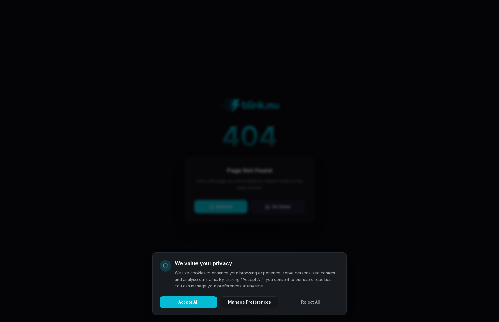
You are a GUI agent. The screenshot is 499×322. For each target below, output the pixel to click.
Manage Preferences (249, 302)
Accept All (188, 302)
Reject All (310, 302)
